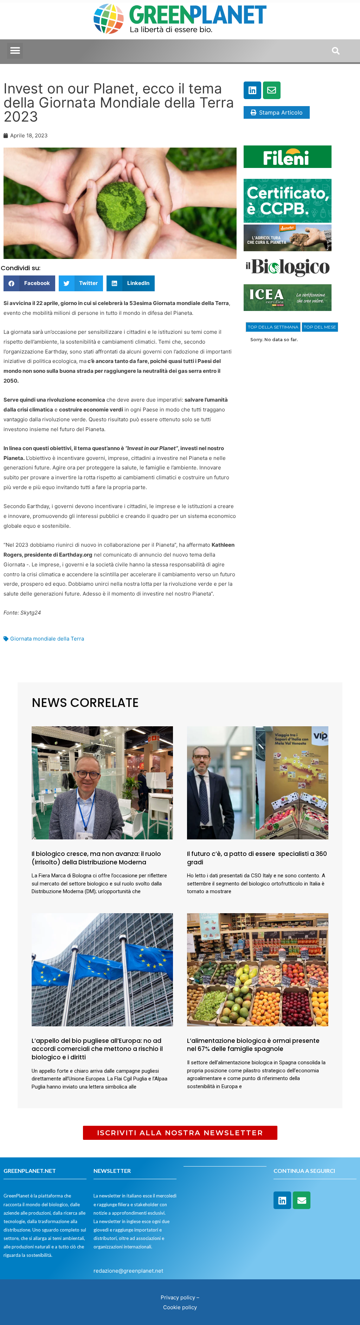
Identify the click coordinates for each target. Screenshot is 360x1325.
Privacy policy (178, 1297)
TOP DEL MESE (320, 327)
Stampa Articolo (281, 112)
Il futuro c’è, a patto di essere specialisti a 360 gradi (257, 858)
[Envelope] (272, 90)
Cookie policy (180, 1307)
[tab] (273, 327)
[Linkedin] (252, 90)
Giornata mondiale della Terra (47, 638)
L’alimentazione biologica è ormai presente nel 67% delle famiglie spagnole (253, 1045)
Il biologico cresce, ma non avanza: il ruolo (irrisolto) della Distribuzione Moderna (96, 858)
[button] (15, 51)
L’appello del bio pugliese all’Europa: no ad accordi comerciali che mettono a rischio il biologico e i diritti (97, 1049)
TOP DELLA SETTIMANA (273, 327)
